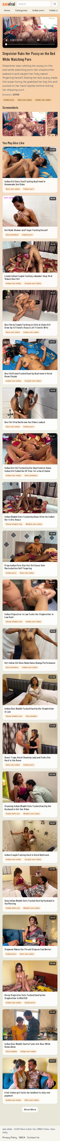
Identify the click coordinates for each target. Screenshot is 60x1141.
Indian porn (38, 10)
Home (7, 10)
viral (8, 4)
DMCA (22, 1137)
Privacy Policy (9, 1137)
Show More (30, 1109)
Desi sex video (25, 100)
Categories (21, 10)
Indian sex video (43, 100)
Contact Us (33, 1137)
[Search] (55, 4)
